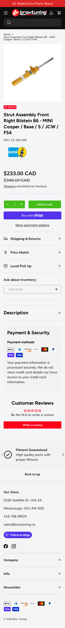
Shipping (10, 186)
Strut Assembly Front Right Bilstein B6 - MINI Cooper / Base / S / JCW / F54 (29, 38)
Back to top (32, 474)
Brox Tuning (19, 618)
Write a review (33, 425)
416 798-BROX (15, 516)
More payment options (32, 225)
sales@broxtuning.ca (19, 524)
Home (7, 34)
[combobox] (32, 23)
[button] (59, 13)
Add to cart (44, 204)
